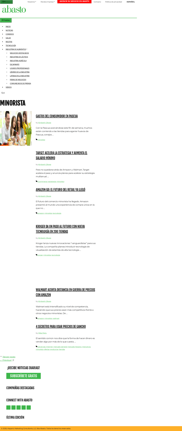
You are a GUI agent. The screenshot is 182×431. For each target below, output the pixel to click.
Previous (5, 360)
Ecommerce (42, 182)
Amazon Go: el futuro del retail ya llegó (60, 190)
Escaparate (14, 64)
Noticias (9, 30)
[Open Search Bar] (3, 93)
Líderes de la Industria (19, 72)
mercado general (60, 347)
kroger (40, 255)
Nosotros (31, 2)
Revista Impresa (47, 2)
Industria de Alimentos (16, 49)
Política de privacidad (113, 2)
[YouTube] (23, 407)
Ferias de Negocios (18, 79)
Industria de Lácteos (19, 57)
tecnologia (57, 213)
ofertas (47, 349)
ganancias (41, 347)
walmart (56, 318)
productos (54, 349)
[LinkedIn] (13, 407)
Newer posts (9, 356)
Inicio (8, 26)
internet (49, 347)
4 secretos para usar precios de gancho (61, 326)
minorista (41, 140)
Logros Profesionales (19, 68)
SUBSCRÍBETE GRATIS (23, 376)
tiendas (62, 349)
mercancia (86, 347)
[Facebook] (29, 407)
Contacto (97, 2)
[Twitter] (8, 407)
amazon (40, 213)
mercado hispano (75, 347)
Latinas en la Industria (19, 76)
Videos (8, 87)
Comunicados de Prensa (20, 83)
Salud (8, 38)
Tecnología (11, 45)
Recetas (9, 42)
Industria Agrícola (18, 61)
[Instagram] (18, 407)
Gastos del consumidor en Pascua (57, 116)
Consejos (10, 34)
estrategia (52, 182)
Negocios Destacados (19, 53)
